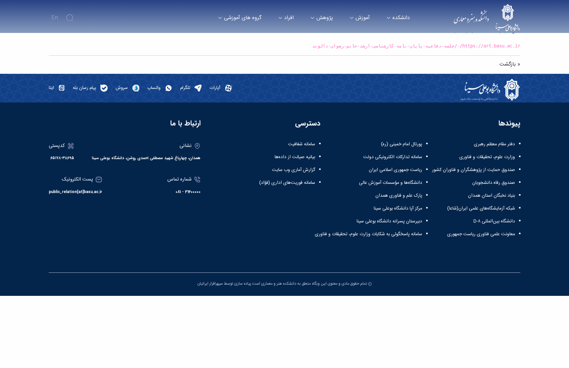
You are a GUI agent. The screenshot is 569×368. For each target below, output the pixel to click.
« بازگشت (510, 64)
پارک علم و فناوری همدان (398, 196)
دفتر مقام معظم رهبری (494, 144)
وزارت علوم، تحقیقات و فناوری (487, 157)
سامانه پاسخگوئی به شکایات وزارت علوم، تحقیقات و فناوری (368, 234)
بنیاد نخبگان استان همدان (491, 196)
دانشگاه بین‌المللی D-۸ (494, 221)
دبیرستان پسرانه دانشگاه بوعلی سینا (389, 221)
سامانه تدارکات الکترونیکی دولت (392, 157)
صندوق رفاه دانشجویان (493, 183)
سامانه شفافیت (301, 144)
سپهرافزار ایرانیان (210, 283)
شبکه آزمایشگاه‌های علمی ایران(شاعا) (481, 208)
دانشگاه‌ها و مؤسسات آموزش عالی (390, 183)
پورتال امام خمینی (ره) (401, 144)
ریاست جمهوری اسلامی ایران (395, 170)
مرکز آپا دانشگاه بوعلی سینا (398, 208)
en (54, 18)
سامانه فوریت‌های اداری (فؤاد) (287, 183)
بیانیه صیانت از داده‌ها (295, 157)
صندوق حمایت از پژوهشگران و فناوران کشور (473, 170)
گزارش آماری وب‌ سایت (293, 170)
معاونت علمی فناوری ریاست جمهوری (481, 234)
